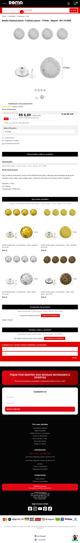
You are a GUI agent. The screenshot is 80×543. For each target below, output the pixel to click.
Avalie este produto (50, 316)
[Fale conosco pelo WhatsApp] (75, 538)
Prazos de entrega (40, 441)
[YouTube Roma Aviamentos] (40, 509)
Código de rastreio (40, 444)
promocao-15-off (23, 16)
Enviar (74, 358)
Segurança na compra (40, 469)
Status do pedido (40, 430)
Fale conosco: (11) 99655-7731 (40, 453)
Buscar (73, 10)
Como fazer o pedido (40, 428)
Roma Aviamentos (9, 109)
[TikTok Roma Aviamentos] (50, 509)
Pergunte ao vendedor (54, 338)
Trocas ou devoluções (40, 436)
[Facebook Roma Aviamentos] (30, 509)
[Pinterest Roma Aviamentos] (45, 509)
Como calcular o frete (40, 438)
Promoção (11, 16)
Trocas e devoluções (40, 466)
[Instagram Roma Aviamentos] (35, 509)
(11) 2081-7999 (33, 12)
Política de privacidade (40, 481)
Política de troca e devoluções (40, 433)
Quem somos (40, 479)
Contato (40, 464)
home (4, 16)
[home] (15, 3)
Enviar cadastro (13, 409)
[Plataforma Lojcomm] (40, 540)
